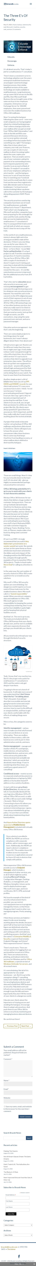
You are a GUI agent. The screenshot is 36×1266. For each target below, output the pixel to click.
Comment (8, 1059)
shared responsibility (19, 594)
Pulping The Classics (11, 1151)
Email (6, 1089)
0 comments (17, 29)
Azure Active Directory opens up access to (17, 824)
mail (5, 27)
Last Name (9, 1207)
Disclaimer (11, 1249)
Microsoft (10, 27)
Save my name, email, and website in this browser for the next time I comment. (18, 1108)
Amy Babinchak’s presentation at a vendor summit (16, 543)
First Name (9, 1201)
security (22, 27)
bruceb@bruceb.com (9, 1247)
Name (6, 1080)
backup (19, 24)
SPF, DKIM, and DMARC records (16, 382)
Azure (15, 24)
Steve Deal (8, 565)
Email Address (11, 1195)
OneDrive (16, 27)
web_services (8, 29)
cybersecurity (26, 24)
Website (7, 1098)
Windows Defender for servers (16, 964)
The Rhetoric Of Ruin (11, 1172)
